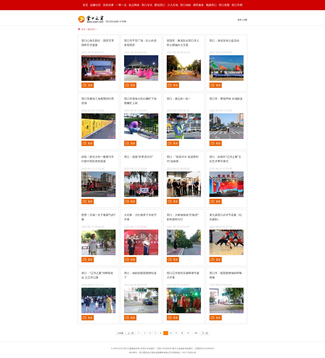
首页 (85, 5)
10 (182, 333)
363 (196, 333)
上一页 (131, 333)
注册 (245, 20)
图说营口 (92, 29)
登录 (239, 20)
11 (188, 333)
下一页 (205, 333)
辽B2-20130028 (164, 348)
